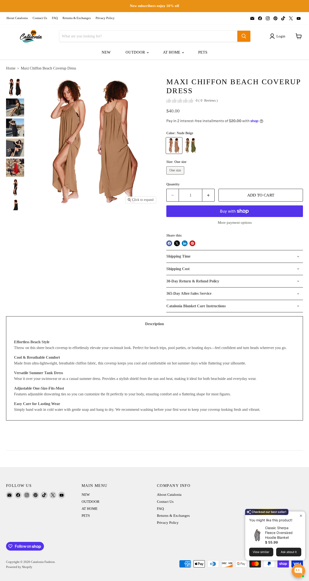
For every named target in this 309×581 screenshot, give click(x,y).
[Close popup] (301, 515)
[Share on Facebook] (169, 243)
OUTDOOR (136, 52)
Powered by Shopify (19, 567)
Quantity (173, 184)
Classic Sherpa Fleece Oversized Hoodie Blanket (279, 532)
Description (154, 324)
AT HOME (172, 52)
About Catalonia (17, 18)
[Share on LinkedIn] (185, 243)
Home (10, 68)
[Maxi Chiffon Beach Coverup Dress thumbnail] (15, 87)
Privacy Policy (105, 18)
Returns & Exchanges (77, 18)
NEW (106, 52)
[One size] (175, 176)
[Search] (243, 36)
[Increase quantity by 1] (208, 195)
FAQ (55, 18)
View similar (261, 552)
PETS (202, 52)
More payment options (235, 222)
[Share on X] (177, 243)
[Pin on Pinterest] (192, 243)
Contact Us (40, 18)
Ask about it (289, 552)
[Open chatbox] (298, 571)
